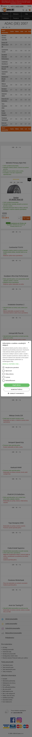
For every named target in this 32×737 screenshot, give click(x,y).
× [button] (28, 342)
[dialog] (16, 368)
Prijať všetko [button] (16, 385)
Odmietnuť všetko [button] (16, 389)
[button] (16, 364)
